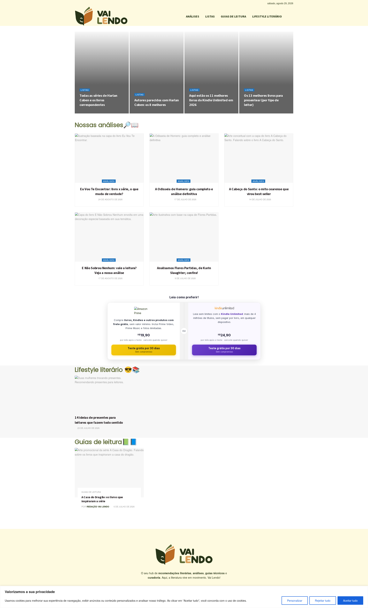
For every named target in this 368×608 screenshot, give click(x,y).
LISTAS (210, 16)
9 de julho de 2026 (185, 278)
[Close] (364, 589)
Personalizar (294, 600)
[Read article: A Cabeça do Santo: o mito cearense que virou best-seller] (258, 158)
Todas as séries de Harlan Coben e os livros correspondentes (98, 100)
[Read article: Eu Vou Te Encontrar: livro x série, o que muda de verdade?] (109, 158)
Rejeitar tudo (322, 600)
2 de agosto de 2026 (202, 112)
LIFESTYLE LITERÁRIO (267, 16)
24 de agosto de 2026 (93, 112)
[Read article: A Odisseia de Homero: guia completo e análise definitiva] (184, 158)
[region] (184, 597)
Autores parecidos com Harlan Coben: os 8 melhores (156, 102)
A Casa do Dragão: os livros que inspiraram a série (102, 499)
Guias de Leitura (91, 492)
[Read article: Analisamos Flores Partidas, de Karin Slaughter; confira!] (184, 237)
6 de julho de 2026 (124, 506)
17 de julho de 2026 (185, 199)
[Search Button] (291, 16)
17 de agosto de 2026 (110, 278)
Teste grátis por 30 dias (144, 350)
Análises (109, 181)
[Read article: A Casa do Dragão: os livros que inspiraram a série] (109, 472)
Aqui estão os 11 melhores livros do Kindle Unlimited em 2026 (211, 100)
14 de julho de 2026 (259, 199)
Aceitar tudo (350, 600)
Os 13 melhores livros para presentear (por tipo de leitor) (263, 100)
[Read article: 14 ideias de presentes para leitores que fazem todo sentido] (101, 394)
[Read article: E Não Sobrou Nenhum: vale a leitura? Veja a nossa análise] (109, 237)
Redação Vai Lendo (98, 506)
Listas (85, 90)
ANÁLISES (192, 16)
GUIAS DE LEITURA (233, 16)
